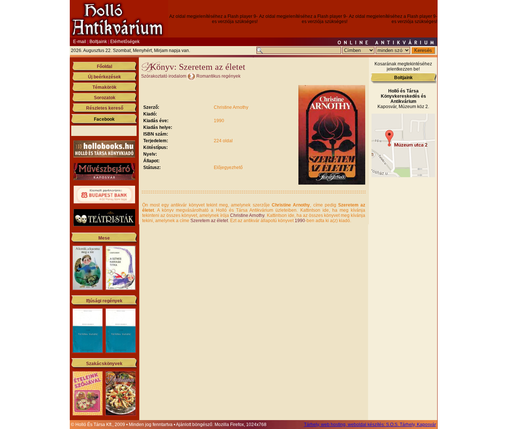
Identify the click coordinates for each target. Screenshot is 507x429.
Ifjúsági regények (104, 300)
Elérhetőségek (125, 41)
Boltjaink (98, 41)
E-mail (79, 41)
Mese (104, 238)
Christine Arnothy (247, 215)
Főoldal (104, 66)
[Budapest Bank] (104, 202)
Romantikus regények (218, 76)
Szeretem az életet (209, 220)
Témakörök (104, 87)
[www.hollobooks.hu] (104, 156)
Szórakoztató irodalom (163, 76)
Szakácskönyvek (104, 363)
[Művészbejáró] (104, 178)
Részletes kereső (104, 108)
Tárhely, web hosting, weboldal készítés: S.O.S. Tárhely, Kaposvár (370, 424)
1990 (300, 220)
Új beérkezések (104, 76)
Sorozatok (104, 97)
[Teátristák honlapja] (104, 224)
